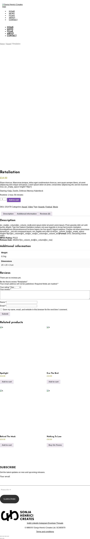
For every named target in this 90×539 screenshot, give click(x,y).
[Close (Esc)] (8, 536)
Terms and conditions (45, 532)
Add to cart (14, 200)
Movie (55, 207)
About (10, 34)
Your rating (5, 287)
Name (3, 302)
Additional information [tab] (27, 214)
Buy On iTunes (55, 445)
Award (8, 44)
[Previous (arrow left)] (1, 538)
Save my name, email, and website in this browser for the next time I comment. (35, 310)
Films (10, 32)
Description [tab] (8, 214)
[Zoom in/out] (1, 536)
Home (10, 27)
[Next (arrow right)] (3, 538)
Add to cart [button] (7, 382)
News (10, 29)
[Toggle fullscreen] (3, 536)
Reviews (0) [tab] (45, 214)
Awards (41, 207)
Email (3, 306)
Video (30, 207)
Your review (5, 289)
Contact (13, 20)
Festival (48, 207)
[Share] (6, 536)
